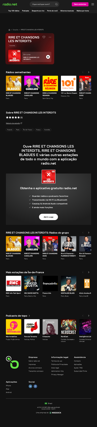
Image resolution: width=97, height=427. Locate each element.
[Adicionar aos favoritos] (44, 37)
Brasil (50, 403)
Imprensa (32, 364)
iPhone (8, 386)
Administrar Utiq (57, 371)
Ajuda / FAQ (78, 368)
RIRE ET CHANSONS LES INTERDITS (31, 58)
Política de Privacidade (59, 364)
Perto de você (52, 11)
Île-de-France (27, 130)
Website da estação (13, 123)
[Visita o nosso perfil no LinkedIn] (30, 386)
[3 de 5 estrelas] (12, 117)
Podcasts (25, 11)
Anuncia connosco (35, 368)
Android (9, 392)
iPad (7, 389)
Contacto (77, 361)
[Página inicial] (9, 30)
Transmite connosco (36, 371)
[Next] (88, 71)
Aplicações (78, 364)
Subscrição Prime (80, 371)
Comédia (12, 45)
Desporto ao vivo (38, 11)
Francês (9, 130)
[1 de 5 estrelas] (7, 117)
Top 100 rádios (13, 11)
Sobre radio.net (34, 361)
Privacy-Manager (57, 374)
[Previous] (82, 71)
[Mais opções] (50, 37)
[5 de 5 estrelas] (18, 117)
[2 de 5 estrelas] (10, 117)
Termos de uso (56, 361)
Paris (17, 130)
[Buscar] (56, 4)
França (38, 130)
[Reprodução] (48, 57)
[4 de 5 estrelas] (15, 117)
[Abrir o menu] (92, 4)
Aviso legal (55, 368)
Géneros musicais (67, 11)
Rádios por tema (83, 11)
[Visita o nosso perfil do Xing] (35, 386)
